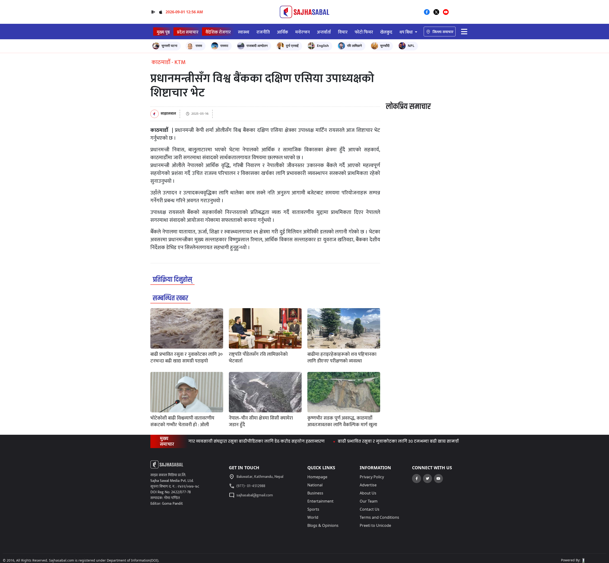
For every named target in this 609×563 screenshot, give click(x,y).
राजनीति (263, 32)
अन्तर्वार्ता (324, 32)
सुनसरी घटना (169, 45)
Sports (313, 509)
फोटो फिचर (364, 32)
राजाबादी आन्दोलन (257, 45)
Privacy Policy (372, 476)
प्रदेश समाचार (187, 32)
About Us (368, 493)
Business (315, 493)
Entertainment (320, 501)
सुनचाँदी (384, 45)
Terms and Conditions (379, 517)
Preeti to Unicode (375, 525)
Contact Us (369, 509)
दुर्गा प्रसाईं (292, 45)
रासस (199, 45)
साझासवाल (168, 114)
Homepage (317, 476)
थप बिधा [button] (406, 32)
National (315, 485)
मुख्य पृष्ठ (163, 32)
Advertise (368, 485)
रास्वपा (224, 45)
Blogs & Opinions (323, 525)
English (323, 45)
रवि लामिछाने (354, 45)
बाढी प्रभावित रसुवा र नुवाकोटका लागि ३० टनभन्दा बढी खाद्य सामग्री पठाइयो (390, 441)
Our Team (369, 501)
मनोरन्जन (302, 32)
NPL (411, 45)
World (312, 517)
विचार (343, 32)
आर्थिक (282, 32)
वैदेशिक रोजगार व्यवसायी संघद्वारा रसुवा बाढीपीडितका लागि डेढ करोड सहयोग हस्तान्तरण (230, 441)
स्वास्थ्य (243, 32)
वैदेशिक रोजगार (218, 32)
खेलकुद (386, 32)
